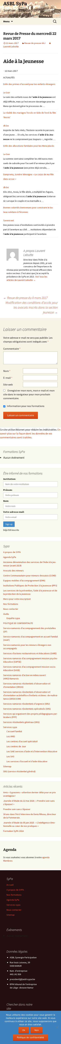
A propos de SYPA (12, 552)
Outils (6, 614)
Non (36, 1030)
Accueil (10, 884)
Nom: (6, 500)
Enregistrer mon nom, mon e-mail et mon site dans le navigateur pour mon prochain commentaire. (28, 394)
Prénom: (7, 489)
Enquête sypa (13, 618)
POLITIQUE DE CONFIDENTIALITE (18, 623)
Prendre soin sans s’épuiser (16, 809)
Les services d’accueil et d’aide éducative (27, 761)
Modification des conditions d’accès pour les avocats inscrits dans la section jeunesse (32, 307)
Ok (23, 1030)
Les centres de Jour (16, 746)
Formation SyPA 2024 (13, 831)
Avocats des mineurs (13, 570)
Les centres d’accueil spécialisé (22, 741)
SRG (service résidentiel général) (19, 771)
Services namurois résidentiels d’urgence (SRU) (26, 703)
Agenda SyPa (9, 557)
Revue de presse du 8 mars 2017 (25, 298)
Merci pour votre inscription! (17, 598)
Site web (8, 384)
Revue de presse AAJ (34, 43)
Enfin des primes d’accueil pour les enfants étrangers (29, 84)
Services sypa (10, 727)
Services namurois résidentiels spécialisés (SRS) (27, 708)
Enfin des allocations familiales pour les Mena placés (28, 145)
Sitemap (7, 766)
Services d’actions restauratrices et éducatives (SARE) (30, 653)
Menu (6, 21)
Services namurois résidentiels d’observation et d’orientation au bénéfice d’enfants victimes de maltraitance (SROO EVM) (30, 695)
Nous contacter (10, 609)
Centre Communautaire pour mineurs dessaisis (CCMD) (29, 575)
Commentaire (11, 348)
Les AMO (11, 736)
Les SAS (10, 756)
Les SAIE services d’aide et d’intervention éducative (32, 751)
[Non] (57, 1027)
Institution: (9, 479)
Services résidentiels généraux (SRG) (21, 722)
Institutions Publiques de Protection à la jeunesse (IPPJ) (30, 585)
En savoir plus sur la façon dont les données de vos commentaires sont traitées (30, 433)
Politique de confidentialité (30, 1037)
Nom (6, 371)
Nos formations (10, 604)
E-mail (7, 377)
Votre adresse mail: (13, 511)
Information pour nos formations (25, 406)
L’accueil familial (14, 731)
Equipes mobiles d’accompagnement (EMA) (24, 580)
